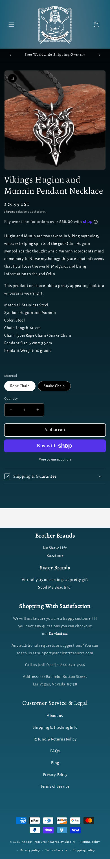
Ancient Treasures (34, 841)
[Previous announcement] (10, 55)
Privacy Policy (55, 775)
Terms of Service (55, 786)
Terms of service (56, 850)
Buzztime (55, 555)
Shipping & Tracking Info (55, 727)
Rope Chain (20, 386)
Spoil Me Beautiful (55, 587)
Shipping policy (84, 850)
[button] (11, 24)
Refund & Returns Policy (55, 739)
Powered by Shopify (61, 841)
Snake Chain (54, 386)
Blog (55, 763)
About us (55, 716)
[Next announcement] (99, 55)
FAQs (55, 751)
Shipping (10, 211)
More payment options (55, 459)
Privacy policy (30, 850)
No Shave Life (55, 548)
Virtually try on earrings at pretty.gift (55, 580)
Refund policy (90, 841)
